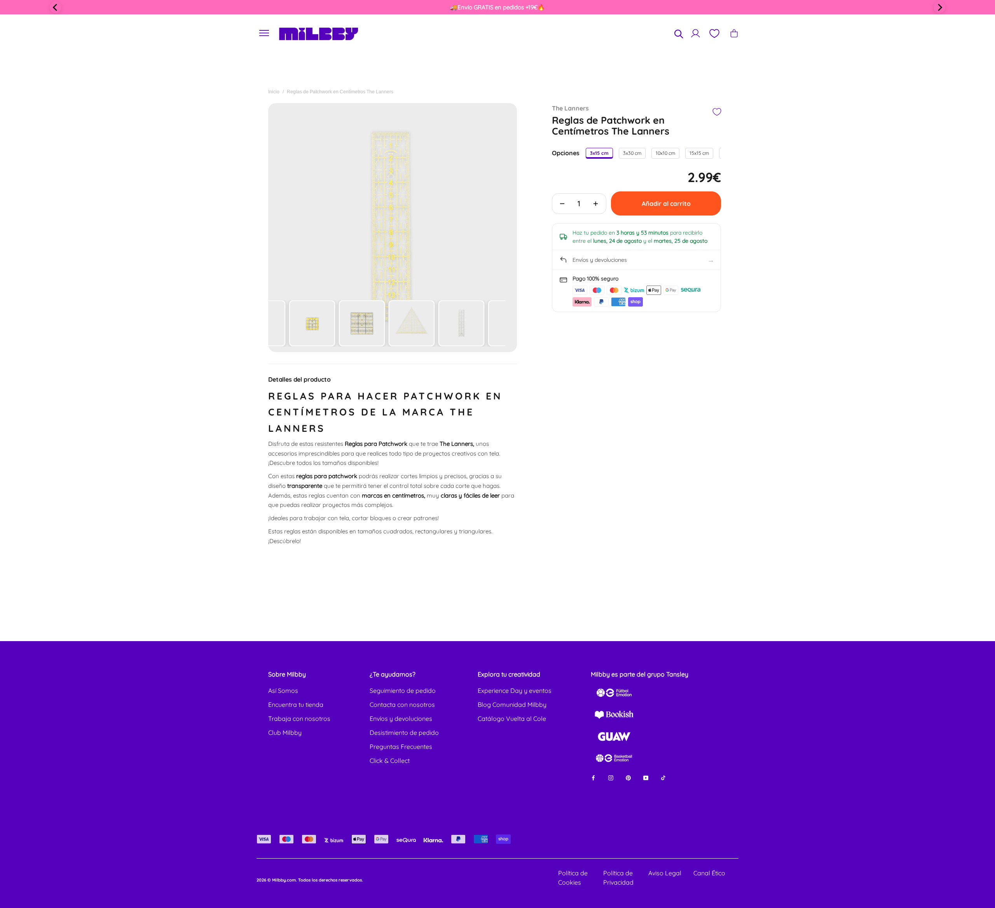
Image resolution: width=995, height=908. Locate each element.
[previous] (55, 7)
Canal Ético (709, 873)
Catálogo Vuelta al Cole (512, 718)
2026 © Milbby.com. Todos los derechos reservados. (310, 880)
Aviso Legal (664, 873)
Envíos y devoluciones (401, 718)
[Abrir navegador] (264, 33)
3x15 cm (599, 153)
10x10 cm (665, 153)
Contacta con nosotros (402, 704)
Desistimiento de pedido (404, 732)
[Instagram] (610, 777)
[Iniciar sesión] (695, 33)
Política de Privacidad (618, 877)
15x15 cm (699, 153)
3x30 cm (632, 153)
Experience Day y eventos (515, 690)
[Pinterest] (628, 777)
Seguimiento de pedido (403, 690)
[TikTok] (663, 777)
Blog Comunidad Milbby (512, 704)
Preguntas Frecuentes (401, 746)
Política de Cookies (573, 877)
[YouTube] (645, 777)
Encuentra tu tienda (295, 704)
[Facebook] (593, 777)
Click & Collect (390, 760)
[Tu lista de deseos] (714, 33)
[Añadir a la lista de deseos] (716, 112)
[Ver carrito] (734, 33)
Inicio (273, 92)
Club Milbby (285, 732)
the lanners (570, 108)
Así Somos (283, 690)
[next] (939, 7)
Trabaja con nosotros (299, 718)
